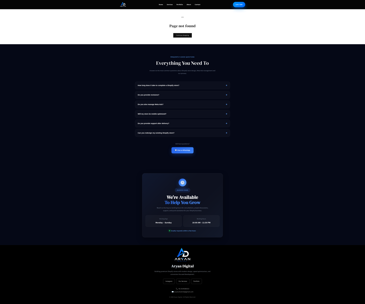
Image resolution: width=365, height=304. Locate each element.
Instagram (168, 281)
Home (161, 5)
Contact (197, 5)
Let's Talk (239, 5)
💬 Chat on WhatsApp (182, 150)
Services (170, 5)
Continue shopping (182, 35)
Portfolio (180, 5)
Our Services (183, 281)
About (189, 5)
